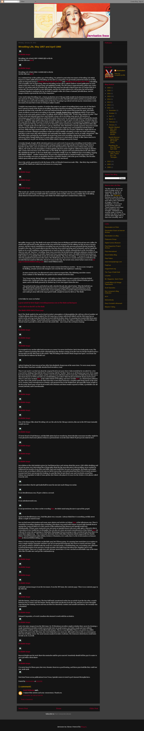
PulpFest (108, 265)
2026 (109, 88)
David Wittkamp (28, 690)
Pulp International (111, 251)
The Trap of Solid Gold (112, 272)
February (112, 122)
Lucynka (107, 275)
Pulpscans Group (110, 239)
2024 (109, 93)
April (110, 116)
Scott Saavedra (110, 288)
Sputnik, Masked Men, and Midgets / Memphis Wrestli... (114, 130)
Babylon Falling (110, 307)
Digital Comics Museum (113, 243)
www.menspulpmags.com (113, 262)
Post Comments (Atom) (63, 714)
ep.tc (106, 296)
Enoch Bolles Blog (111, 255)
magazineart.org (110, 268)
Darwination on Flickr (112, 227)
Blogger (83, 727)
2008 (109, 167)
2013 (109, 102)
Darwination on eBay (112, 236)
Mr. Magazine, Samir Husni (114, 279)
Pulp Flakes (109, 258)
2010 (109, 161)
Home (58, 708)
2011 (109, 108)
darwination (121, 70)
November (112, 110)
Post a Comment (27, 699)
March (111, 119)
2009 (109, 164)
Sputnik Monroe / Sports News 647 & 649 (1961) (114, 139)
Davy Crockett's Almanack (113, 303)
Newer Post (23, 708)
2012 (109, 105)
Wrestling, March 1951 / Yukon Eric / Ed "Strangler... (114, 154)
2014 (109, 99)
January (112, 125)
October (112, 113)
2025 (109, 90)
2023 (109, 96)
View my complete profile (119, 74)
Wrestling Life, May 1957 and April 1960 (114, 147)
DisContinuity (109, 300)
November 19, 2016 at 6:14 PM (33, 695)
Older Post (93, 708)
